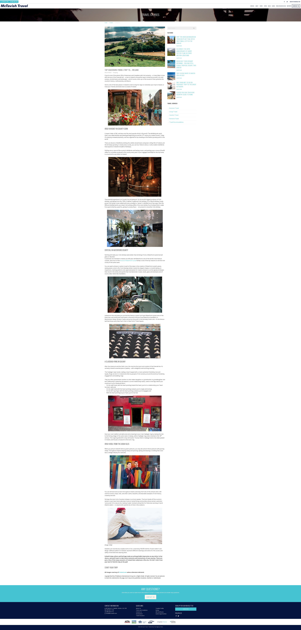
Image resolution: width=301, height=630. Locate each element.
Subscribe (186, 609)
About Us (138, 608)
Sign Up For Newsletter (295, 1)
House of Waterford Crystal (128, 260)
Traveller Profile (160, 608)
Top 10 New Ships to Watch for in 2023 (185, 74)
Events (261, 6)
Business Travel (174, 108)
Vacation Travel (173, 115)
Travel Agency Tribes (158, 626)
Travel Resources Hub (281, 6)
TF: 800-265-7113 (14, 1)
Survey (157, 610)
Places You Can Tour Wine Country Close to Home (185, 93)
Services (252, 6)
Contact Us (296, 6)
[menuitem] (252, 6)
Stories (111, 22)
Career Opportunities (161, 614)
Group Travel (173, 112)
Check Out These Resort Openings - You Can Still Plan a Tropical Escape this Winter (186, 64)
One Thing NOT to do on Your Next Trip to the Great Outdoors (186, 84)
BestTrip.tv (289, 6)
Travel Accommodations (176, 122)
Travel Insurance (140, 615)
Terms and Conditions (142, 610)
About (257, 6)
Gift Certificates (160, 612)
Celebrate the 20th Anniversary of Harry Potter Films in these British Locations (184, 52)
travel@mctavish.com (111, 613)
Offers (265, 6)
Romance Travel (174, 119)
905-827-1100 (5, 1)
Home (106, 22)
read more (179, 46)
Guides (273, 6)
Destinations (139, 614)
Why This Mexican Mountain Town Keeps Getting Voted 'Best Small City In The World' (186, 40)
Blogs (269, 6)
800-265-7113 (110, 611)
